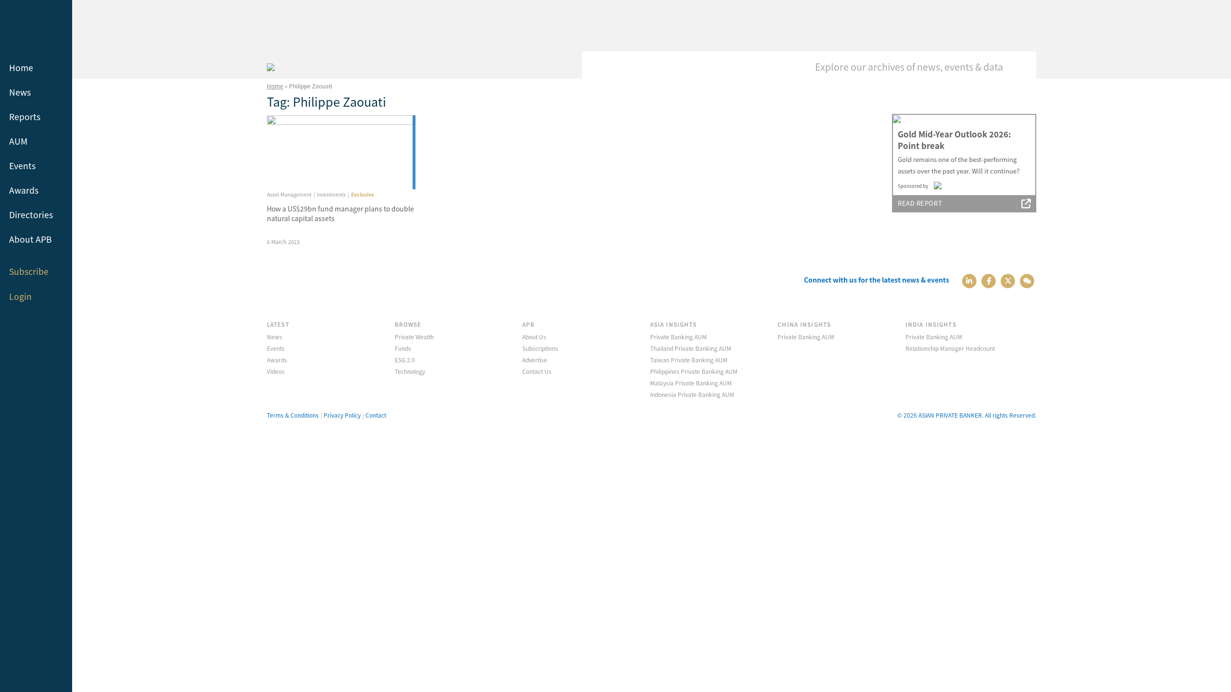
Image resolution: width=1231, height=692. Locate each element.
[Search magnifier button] (1021, 65)
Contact (375, 415)
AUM (18, 141)
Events (22, 166)
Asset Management (289, 194)
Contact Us (537, 371)
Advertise (534, 360)
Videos (276, 371)
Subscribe (29, 271)
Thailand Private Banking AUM (690, 348)
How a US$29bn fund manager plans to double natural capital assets (340, 213)
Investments (331, 194)
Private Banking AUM (678, 337)
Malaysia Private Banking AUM (691, 383)
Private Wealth (414, 337)
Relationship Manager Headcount (950, 348)
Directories (31, 215)
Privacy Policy (342, 415)
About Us (534, 337)
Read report (920, 203)
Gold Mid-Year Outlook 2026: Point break (954, 139)
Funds (403, 348)
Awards (23, 190)
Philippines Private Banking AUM (694, 371)
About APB (30, 239)
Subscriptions (540, 348)
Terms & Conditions (293, 415)
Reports (24, 117)
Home (21, 68)
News (20, 92)
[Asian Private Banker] (271, 66)
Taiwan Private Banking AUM (689, 360)
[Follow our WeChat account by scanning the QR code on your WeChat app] (1027, 280)
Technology (410, 371)
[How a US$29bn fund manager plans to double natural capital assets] (341, 152)
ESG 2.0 (405, 360)
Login (20, 296)
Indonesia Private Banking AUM (692, 394)
